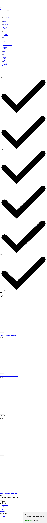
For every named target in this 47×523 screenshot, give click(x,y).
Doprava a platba (3, 504)
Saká (3, 30)
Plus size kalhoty (5, 47)
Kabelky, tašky (4, 55)
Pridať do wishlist (2, 373)
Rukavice (5, 60)
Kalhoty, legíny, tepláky (5, 24)
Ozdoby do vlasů (6, 53)
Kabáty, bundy (4, 21)
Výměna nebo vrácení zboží (5, 505)
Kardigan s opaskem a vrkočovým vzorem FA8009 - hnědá (8, 493)
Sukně (3, 31)
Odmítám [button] (30, 520)
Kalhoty (5, 25)
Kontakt (2, 509)
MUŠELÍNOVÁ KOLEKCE (6, 17)
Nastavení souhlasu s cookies (5, 507)
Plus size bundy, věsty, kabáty (6, 46)
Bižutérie (4, 51)
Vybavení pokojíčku (6, 63)
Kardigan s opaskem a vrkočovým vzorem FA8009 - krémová (9, 376)
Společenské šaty (6, 34)
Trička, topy (4, 37)
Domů (1, 290)
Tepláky (5, 26)
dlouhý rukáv (5, 38)
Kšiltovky (5, 58)
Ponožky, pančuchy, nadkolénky (6, 56)
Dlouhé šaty (5, 36)
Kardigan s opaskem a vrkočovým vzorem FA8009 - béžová (8, 335)
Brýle (3, 54)
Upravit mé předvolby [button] (35, 520)
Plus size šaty (4, 48)
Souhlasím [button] (27, 520)
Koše (3, 61)
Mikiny (4, 23)
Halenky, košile (4, 18)
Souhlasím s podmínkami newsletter (5, 499)
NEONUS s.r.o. (4, 516)
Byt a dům (5, 64)
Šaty (3, 33)
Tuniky (4, 40)
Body (3, 20)
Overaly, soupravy (5, 27)
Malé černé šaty (6, 35)
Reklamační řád (3, 506)
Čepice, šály (4, 57)
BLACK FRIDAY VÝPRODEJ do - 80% (7, 45)
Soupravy (5, 28)
